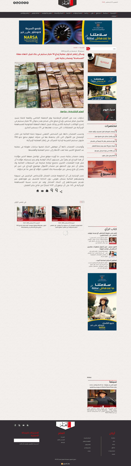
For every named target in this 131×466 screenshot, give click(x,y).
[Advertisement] (63, 233)
